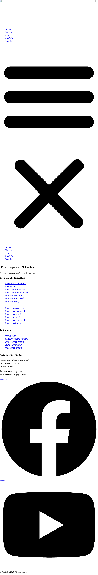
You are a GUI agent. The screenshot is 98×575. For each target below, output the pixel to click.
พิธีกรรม (8, 32)
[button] (49, 145)
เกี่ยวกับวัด (9, 38)
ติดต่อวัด (8, 41)
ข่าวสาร (8, 35)
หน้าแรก (8, 29)
